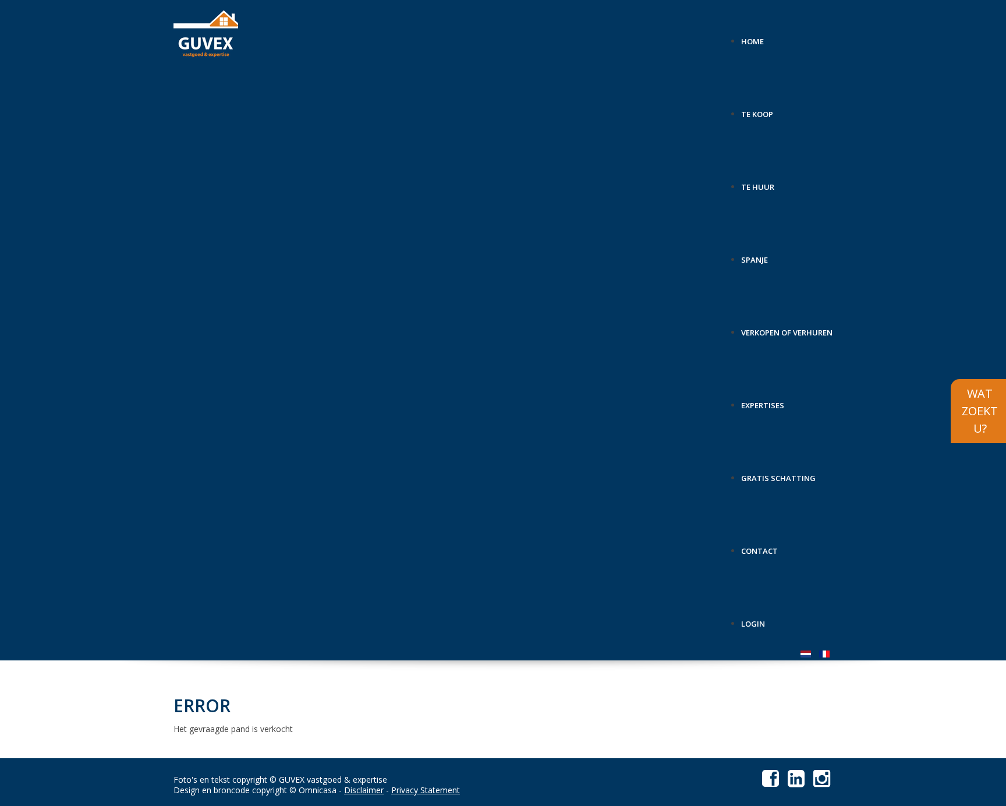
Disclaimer (364, 790)
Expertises (762, 401)
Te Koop (757, 110)
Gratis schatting (778, 474)
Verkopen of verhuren (787, 328)
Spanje (754, 255)
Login (753, 619)
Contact (759, 546)
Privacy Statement (425, 790)
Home (752, 37)
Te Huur (757, 182)
